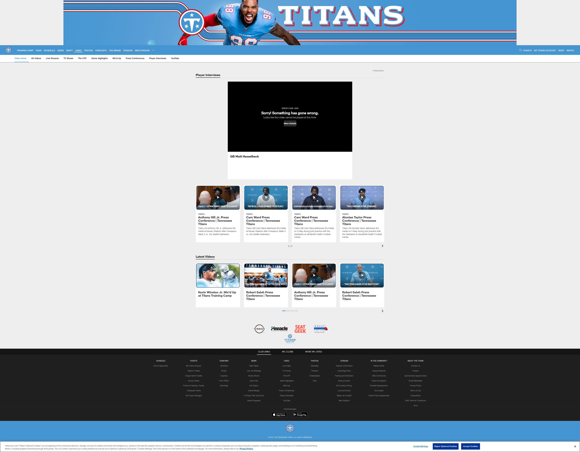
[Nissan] (259, 329)
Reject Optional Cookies (445, 446)
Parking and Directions (344, 376)
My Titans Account (193, 366)
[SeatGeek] (300, 329)
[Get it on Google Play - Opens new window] (300, 416)
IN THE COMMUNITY (379, 361)
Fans (315, 381)
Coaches (223, 376)
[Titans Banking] (280, 329)
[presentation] (383, 246)
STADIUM (344, 361)
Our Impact (378, 390)
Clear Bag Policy (344, 371)
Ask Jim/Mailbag (254, 371)
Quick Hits (254, 381)
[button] (290, 123)
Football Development (379, 385)
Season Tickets (194, 371)
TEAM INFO (224, 361)
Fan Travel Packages (194, 395)
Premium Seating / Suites (193, 385)
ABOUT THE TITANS (416, 361)
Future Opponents (160, 366)
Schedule (160, 361)
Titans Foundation (379, 381)
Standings (224, 385)
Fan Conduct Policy (344, 385)
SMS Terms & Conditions (415, 400)
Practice (314, 371)
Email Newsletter (415, 381)
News (253, 361)
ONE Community (379, 376)
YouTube (286, 400)
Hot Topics (254, 385)
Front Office (224, 381)
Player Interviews (286, 395)
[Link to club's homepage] (8, 50)
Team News (253, 366)
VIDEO (286, 361)
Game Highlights (286, 381)
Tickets (193, 361)
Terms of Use (415, 390)
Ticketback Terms (194, 390)
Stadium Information (344, 366)
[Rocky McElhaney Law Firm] (320, 329)
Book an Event (344, 381)
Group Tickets (193, 381)
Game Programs (254, 400)
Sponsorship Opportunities (415, 376)
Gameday (315, 366)
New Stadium (344, 400)
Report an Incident (344, 395)
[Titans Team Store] (290, 339)
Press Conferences (286, 390)
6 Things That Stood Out (254, 395)
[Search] (520, 50)
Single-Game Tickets (193, 376)
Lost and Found (344, 390)
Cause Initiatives (379, 371)
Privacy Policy (415, 385)
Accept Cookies (470, 446)
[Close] (575, 446)
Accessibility (416, 395)
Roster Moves (253, 376)
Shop (415, 405)
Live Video (286, 366)
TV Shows (286, 371)
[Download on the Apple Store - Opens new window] (279, 414)
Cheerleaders (314, 376)
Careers (415, 371)
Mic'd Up (286, 385)
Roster (224, 371)
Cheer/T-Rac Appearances (378, 395)
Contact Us (415, 366)
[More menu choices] (153, 50)
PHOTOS (314, 361)
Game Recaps (253, 390)
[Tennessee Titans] (290, 428)
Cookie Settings (420, 446)
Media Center (379, 366)
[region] (290, 446)
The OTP (286, 376)
